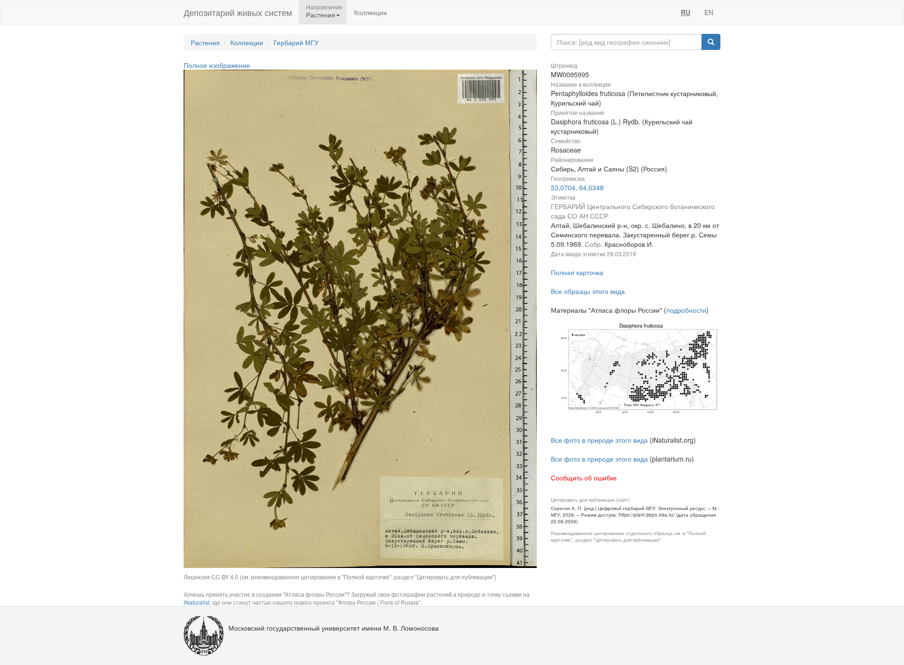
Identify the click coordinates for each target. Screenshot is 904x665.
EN (708, 12)
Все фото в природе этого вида (599, 440)
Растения (205, 42)
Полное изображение (217, 65)
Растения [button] (320, 14)
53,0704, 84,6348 (577, 187)
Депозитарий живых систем (238, 12)
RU (685, 12)
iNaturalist (197, 602)
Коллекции (370, 12)
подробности (686, 310)
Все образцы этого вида (588, 291)
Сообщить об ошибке (584, 477)
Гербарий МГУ (296, 42)
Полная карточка (577, 272)
